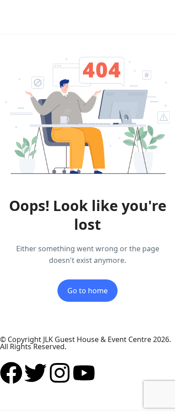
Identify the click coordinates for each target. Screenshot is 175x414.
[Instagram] (59, 373)
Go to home (87, 291)
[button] (136, 17)
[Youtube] (84, 373)
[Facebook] (11, 373)
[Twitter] (35, 373)
